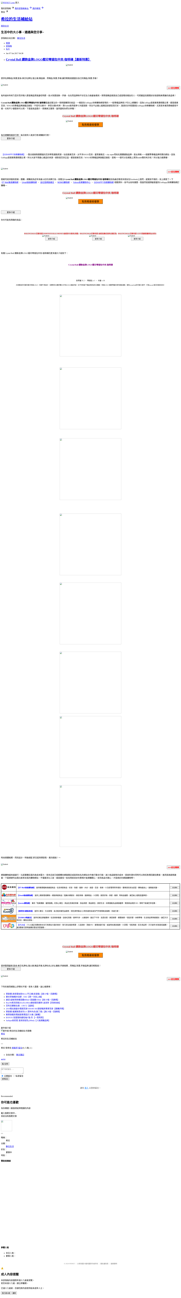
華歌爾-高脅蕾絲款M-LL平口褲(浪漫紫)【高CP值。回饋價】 (32, 994)
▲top (3, 1059)
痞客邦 (15, 1048)
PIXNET (72, 1264)
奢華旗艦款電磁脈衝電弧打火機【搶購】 (23, 1015)
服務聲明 (114, 1264)
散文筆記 (20, 1055)
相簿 (8, 43)
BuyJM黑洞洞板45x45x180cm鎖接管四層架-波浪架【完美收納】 (33, 1003)
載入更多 (5, 1064)
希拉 (3, 1034)
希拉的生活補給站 (17, 19)
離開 (14, 1293)
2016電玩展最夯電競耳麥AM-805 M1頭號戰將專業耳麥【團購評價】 (35, 1009)
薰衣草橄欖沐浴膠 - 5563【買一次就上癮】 (24, 997)
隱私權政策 (104, 1264)
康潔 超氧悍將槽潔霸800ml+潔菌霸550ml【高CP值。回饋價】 (32, 1000)
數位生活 (21, 38)
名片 (8, 49)
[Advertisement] (90, 1202)
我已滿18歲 (6, 1293)
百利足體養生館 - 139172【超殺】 (20, 1006)
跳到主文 (5, 26)
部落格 (9, 46)
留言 (20, 1048)
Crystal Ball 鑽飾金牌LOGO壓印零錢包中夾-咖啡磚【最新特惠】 (48, 59)
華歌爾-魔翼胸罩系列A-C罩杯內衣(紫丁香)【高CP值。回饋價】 (33, 1012)
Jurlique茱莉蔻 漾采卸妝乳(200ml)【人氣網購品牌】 (28, 1020)
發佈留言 (5, 1079)
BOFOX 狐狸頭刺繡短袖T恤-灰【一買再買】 (25, 1017)
